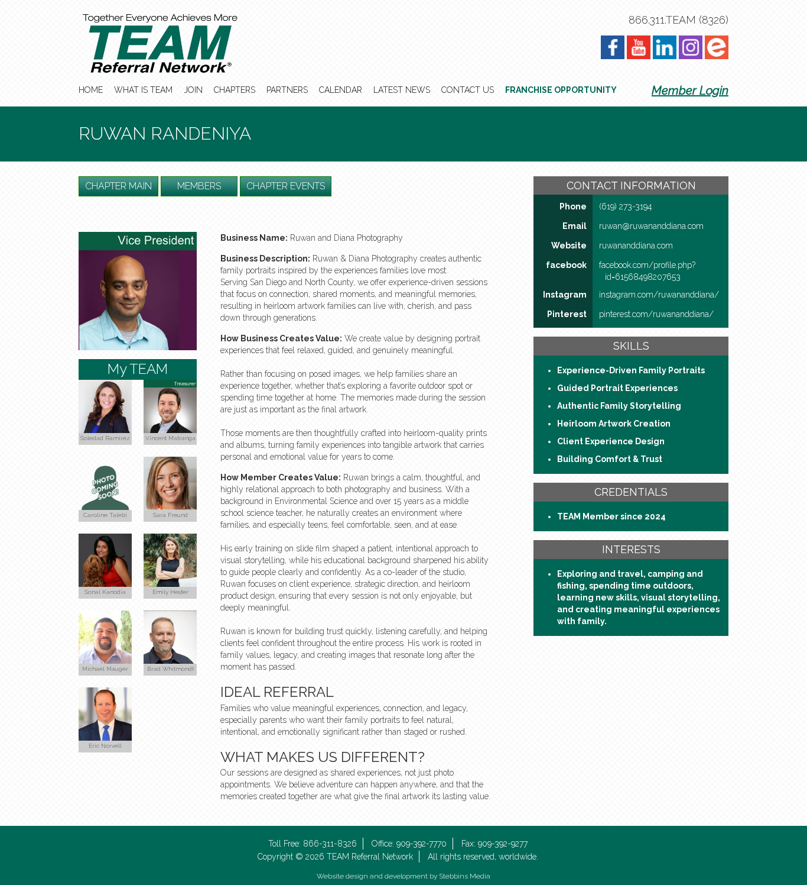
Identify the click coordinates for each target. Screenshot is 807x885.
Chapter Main (118, 186)
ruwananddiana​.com (636, 245)
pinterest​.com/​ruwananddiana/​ (656, 314)
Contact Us (467, 90)
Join (193, 90)
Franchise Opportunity (561, 90)
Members (199, 186)
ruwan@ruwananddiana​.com (651, 226)
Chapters (234, 90)
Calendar (340, 90)
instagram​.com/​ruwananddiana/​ (659, 294)
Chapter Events (285, 186)
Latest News (401, 90)
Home (91, 90)
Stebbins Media (464, 876)
